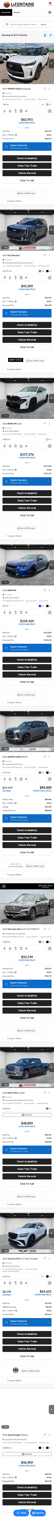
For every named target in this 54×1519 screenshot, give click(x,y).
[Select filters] (45, 35)
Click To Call (27, 180)
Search (43, 24)
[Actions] (49, 88)
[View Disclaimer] (26, 111)
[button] (51, 63)
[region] (27, 135)
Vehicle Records (27, 173)
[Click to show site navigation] (50, 12)
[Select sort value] (50, 35)
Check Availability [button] (27, 158)
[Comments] (50, 111)
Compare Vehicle (14, 201)
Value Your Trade (27, 165)
